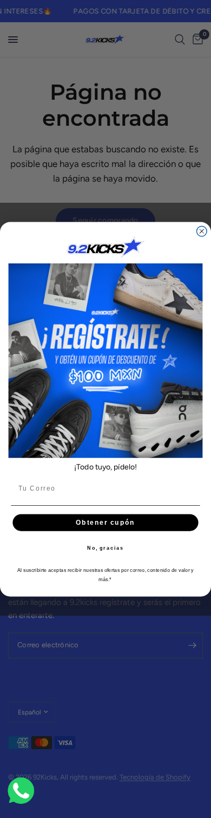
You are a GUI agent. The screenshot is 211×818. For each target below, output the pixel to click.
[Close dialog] (201, 231)
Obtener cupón (105, 522)
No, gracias (105, 548)
